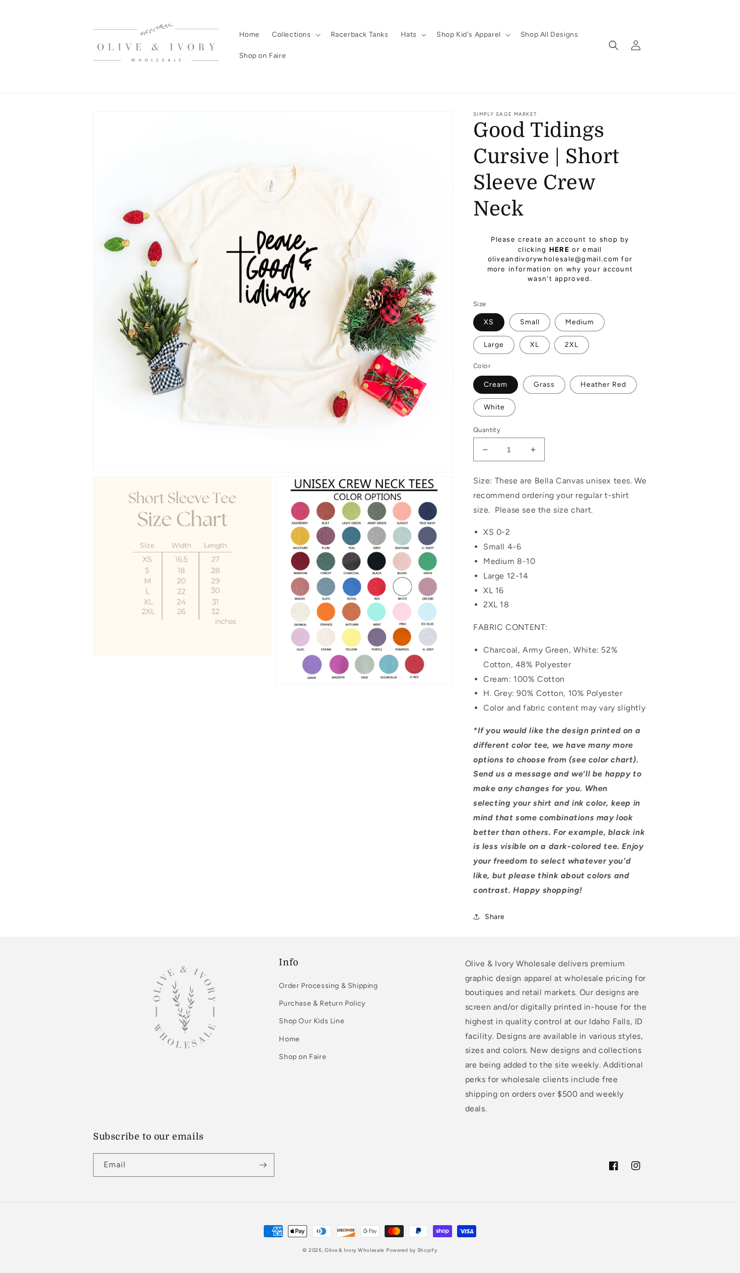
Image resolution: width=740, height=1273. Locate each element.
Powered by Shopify (411, 1250)
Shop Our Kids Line (311, 1021)
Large (494, 344)
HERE (559, 249)
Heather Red (603, 384)
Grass (544, 384)
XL (534, 344)
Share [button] (495, 916)
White (494, 407)
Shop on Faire (302, 1056)
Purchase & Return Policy (322, 1003)
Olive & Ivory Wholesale (354, 1250)
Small (530, 322)
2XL (571, 344)
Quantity (486, 430)
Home (289, 1039)
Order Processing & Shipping (328, 985)
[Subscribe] (263, 1165)
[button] (295, 34)
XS (489, 322)
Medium (579, 322)
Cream (495, 384)
